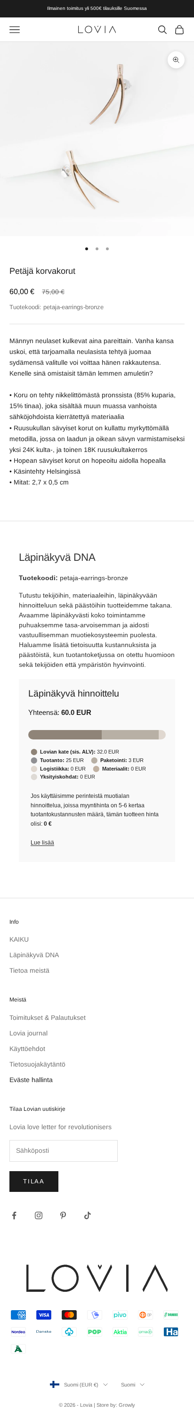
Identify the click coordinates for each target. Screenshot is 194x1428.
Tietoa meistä (29, 970)
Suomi (128, 1384)
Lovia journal (28, 1033)
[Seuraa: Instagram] (38, 1215)
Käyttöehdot (27, 1048)
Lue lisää (42, 842)
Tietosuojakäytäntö (37, 1064)
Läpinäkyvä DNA (34, 955)
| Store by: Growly (114, 1405)
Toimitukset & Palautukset (47, 1017)
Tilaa (34, 1181)
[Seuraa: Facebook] (14, 1215)
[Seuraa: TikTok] (87, 1215)
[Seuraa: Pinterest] (63, 1215)
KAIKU (19, 939)
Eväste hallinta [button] (31, 1079)
